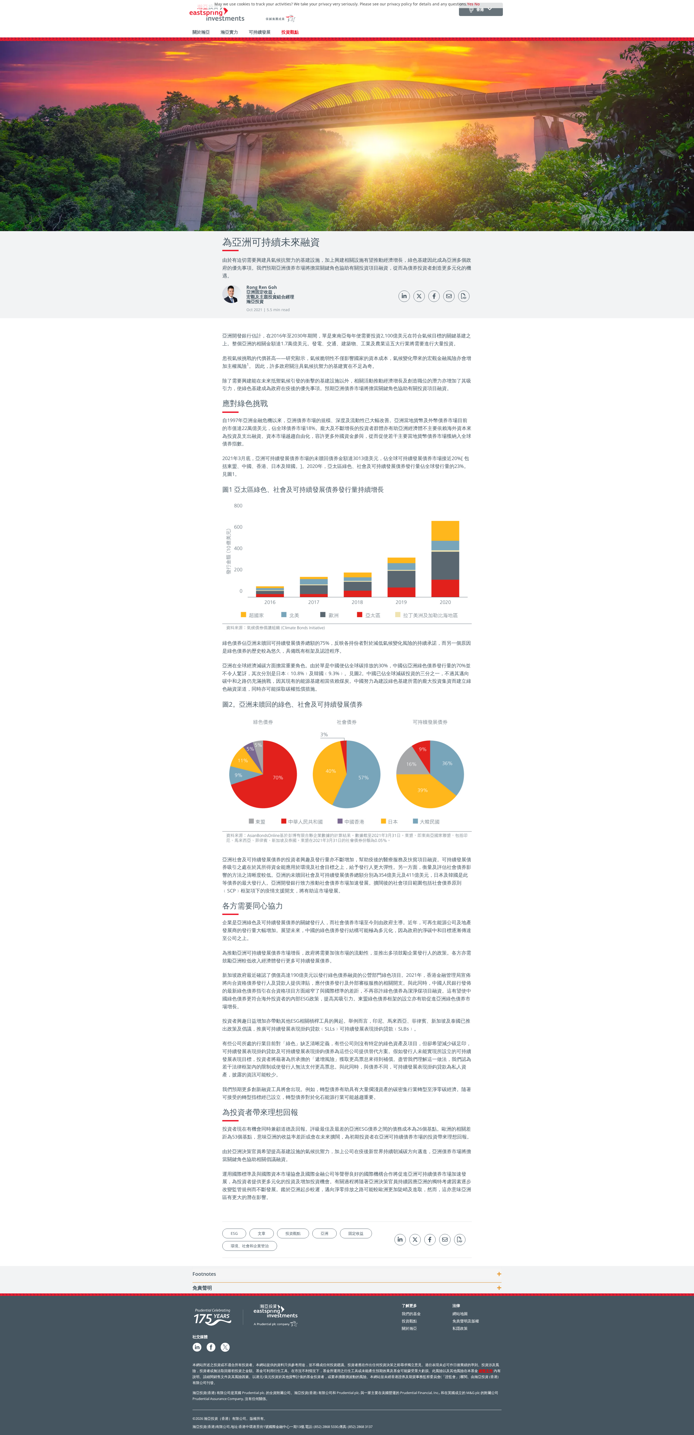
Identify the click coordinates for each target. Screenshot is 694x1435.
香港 (480, 9)
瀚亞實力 (229, 32)
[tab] (347, 1274)
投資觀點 (290, 32)
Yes (470, 4)
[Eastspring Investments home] (242, 14)
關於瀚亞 (201, 32)
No (477, 4)
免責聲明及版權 (465, 1321)
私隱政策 (460, 1328)
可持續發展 (260, 32)
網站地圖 (460, 1313)
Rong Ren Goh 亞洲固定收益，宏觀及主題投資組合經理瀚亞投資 (270, 294)
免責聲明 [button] (202, 1288)
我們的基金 (411, 1313)
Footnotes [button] (204, 1274)
